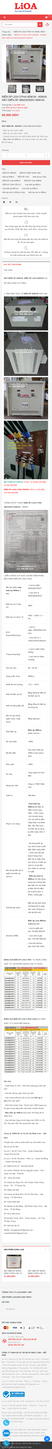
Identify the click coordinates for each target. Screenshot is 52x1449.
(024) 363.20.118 (16, 1345)
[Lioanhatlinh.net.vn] (26, 7)
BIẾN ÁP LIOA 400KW (32, 181)
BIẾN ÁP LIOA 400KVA (11, 181)
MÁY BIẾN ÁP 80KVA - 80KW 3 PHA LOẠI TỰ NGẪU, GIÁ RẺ (37, 1273)
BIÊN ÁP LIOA (23, 177)
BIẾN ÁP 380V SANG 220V (30, 173)
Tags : (4, 169)
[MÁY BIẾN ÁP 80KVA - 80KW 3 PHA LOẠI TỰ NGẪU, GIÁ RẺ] (38, 1261)
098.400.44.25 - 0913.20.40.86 (22, 1339)
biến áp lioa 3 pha (39, 177)
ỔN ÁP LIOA (12, 1430)
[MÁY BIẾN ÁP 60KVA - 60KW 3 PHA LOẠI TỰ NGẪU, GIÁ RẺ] (14, 1261)
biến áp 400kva (8, 177)
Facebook (10, 1309)
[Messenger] (47, 1439)
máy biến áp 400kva (33, 185)
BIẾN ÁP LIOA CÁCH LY (12, 185)
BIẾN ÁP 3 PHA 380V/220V (30, 1430)
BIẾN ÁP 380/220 (9, 173)
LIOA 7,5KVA (34, 1433)
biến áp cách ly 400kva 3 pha (14, 192)
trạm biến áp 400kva (30, 188)
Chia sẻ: (5, 198)
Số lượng (5, 150)
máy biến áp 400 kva (10, 188)
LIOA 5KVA (23, 1433)
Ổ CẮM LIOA (12, 1433)
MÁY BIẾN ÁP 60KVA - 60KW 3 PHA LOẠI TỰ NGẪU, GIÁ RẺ (13, 1273)
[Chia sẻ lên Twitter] (10, 202)
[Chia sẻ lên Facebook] (4, 202)
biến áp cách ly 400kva (37, 192)
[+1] (16, 202)
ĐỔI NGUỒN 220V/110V (30, 1436)
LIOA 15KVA (13, 1436)
